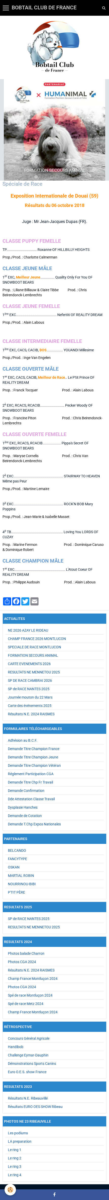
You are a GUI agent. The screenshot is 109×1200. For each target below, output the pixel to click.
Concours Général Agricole (28, 1038)
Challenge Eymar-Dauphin (28, 1055)
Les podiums (18, 1133)
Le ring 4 (14, 1175)
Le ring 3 (14, 1166)
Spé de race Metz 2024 (25, 1004)
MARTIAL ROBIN (21, 876)
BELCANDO (17, 850)
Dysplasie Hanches (23, 807)
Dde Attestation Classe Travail (31, 799)
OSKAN (14, 867)
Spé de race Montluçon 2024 (30, 995)
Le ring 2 (14, 1158)
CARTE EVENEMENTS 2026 (29, 664)
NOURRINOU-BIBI (22, 884)
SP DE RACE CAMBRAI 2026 (30, 681)
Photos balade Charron (26, 953)
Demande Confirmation (26, 791)
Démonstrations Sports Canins (32, 1064)
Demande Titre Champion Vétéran (34, 765)
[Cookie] (10, 1189)
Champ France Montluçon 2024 (33, 979)
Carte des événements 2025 (29, 706)
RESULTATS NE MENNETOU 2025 (34, 672)
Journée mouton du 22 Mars (30, 697)
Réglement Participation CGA (30, 774)
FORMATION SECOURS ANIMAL (33, 655)
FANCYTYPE (17, 859)
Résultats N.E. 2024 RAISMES (31, 714)
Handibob (15, 1047)
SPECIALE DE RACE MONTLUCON (34, 647)
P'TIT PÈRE (16, 892)
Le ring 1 (14, 1150)
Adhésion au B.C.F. (22, 740)
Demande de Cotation (25, 816)
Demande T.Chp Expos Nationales (34, 824)
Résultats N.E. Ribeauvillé (28, 1098)
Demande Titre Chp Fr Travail (30, 782)
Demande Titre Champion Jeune (33, 757)
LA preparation (19, 1141)
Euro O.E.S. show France (27, 1072)
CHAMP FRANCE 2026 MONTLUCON (37, 639)
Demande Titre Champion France (33, 749)
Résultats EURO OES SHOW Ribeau (35, 1107)
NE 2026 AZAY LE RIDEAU (28, 630)
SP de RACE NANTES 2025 (28, 689)
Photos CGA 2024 (22, 962)
